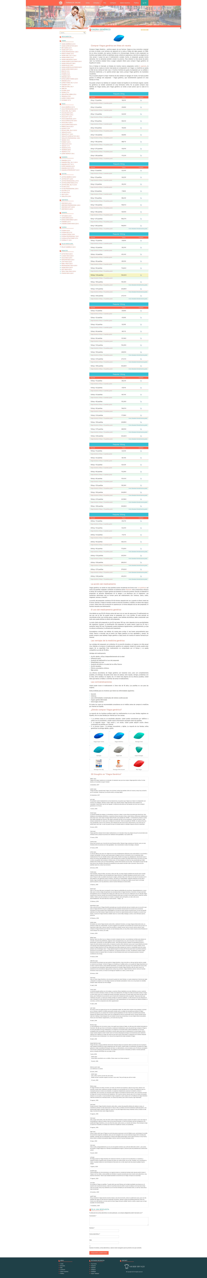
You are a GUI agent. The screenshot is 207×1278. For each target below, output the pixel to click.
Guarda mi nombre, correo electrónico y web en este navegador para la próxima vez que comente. (115, 1247)
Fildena (65, 230)
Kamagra (66, 160)
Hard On (64, 88)
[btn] (84, 32)
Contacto (113, 3)
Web (90, 1240)
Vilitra (65, 192)
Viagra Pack (67, 267)
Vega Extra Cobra (68, 94)
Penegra (65, 77)
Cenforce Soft (68, 207)
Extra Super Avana (69, 219)
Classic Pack (67, 256)
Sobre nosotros (125, 3)
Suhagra (65, 84)
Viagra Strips (67, 57)
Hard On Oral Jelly (67, 86)
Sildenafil (128, 589)
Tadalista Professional (70, 138)
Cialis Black (67, 113)
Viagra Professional (69, 51)
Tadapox (65, 151)
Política (136, 3)
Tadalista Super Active (70, 136)
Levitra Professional (70, 180)
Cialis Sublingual (68, 118)
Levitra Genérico (68, 177)
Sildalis (65, 128)
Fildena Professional (69, 236)
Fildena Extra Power (69, 238)
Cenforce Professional (70, 205)
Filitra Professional (69, 188)
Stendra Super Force (70, 223)
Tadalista (66, 132)
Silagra (65, 90)
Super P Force (67, 98)
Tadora (65, 140)
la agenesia (142, 66)
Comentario (92, 1215)
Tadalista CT (67, 134)
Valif (64, 194)
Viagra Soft (66, 49)
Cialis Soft (66, 116)
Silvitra (65, 190)
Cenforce (66, 203)
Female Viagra (67, 53)
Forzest (65, 142)
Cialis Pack (66, 257)
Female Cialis (67, 126)
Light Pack (66, 261)
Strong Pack (67, 273)
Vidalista (66, 196)
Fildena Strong (68, 234)
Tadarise (66, 149)
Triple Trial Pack (68, 271)
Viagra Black (67, 65)
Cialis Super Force (69, 124)
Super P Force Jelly (69, 82)
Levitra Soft (67, 179)
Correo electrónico (94, 1234)
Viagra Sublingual (69, 59)
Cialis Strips (67, 114)
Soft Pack (66, 269)
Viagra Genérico (68, 44)
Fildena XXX (66, 232)
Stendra (66, 221)
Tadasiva (66, 96)
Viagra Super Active (69, 46)
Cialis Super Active (69, 120)
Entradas (96, 3)
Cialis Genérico (68, 107)
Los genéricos (142, 587)
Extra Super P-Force (69, 79)
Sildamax (66, 100)
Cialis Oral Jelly (68, 111)
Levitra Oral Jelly (69, 184)
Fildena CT (66, 240)
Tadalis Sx (66, 144)
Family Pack (67, 263)
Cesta (88, 3)
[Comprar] (141, 100)
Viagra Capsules (68, 63)
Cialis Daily (66, 122)
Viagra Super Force (69, 69)
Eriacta (65, 71)
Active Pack (67, 254)
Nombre (92, 1228)
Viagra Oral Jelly (68, 55)
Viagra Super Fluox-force (71, 61)
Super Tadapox (67, 153)
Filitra (65, 186)
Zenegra (65, 80)
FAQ (104, 3)
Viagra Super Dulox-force (71, 67)
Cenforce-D (67, 209)
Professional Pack (69, 265)
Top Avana (66, 216)
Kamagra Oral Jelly (69, 162)
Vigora (65, 92)
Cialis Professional (69, 109)
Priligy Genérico (68, 247)
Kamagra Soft (67, 164)
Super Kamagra (68, 166)
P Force (65, 75)
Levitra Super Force (69, 182)
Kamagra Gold (67, 168)
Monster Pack (67, 259)
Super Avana (67, 217)
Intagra (65, 73)
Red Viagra (66, 48)
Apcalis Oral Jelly (69, 130)
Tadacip (65, 145)
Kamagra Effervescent (70, 170)
